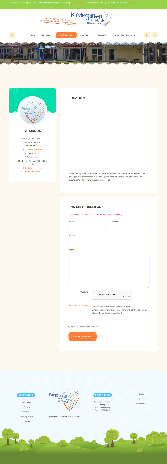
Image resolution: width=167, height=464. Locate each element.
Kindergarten (65, 35)
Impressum (141, 399)
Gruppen (84, 35)
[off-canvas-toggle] (155, 35)
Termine (27, 407)
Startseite (12, 35)
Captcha (84, 292)
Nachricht (73, 250)
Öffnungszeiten (27, 417)
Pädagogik (102, 35)
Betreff (72, 235)
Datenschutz (141, 404)
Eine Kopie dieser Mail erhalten (85, 326)
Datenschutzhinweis (78, 305)
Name (71, 221)
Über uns (46, 35)
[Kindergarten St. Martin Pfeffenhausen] (83, 19)
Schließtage (26, 412)
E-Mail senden (82, 336)
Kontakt (27, 421)
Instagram (133, 3)
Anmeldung (26, 402)
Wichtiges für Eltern (125, 35)
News (33, 35)
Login (141, 394)
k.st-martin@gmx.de (78, 3)
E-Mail (115, 221)
